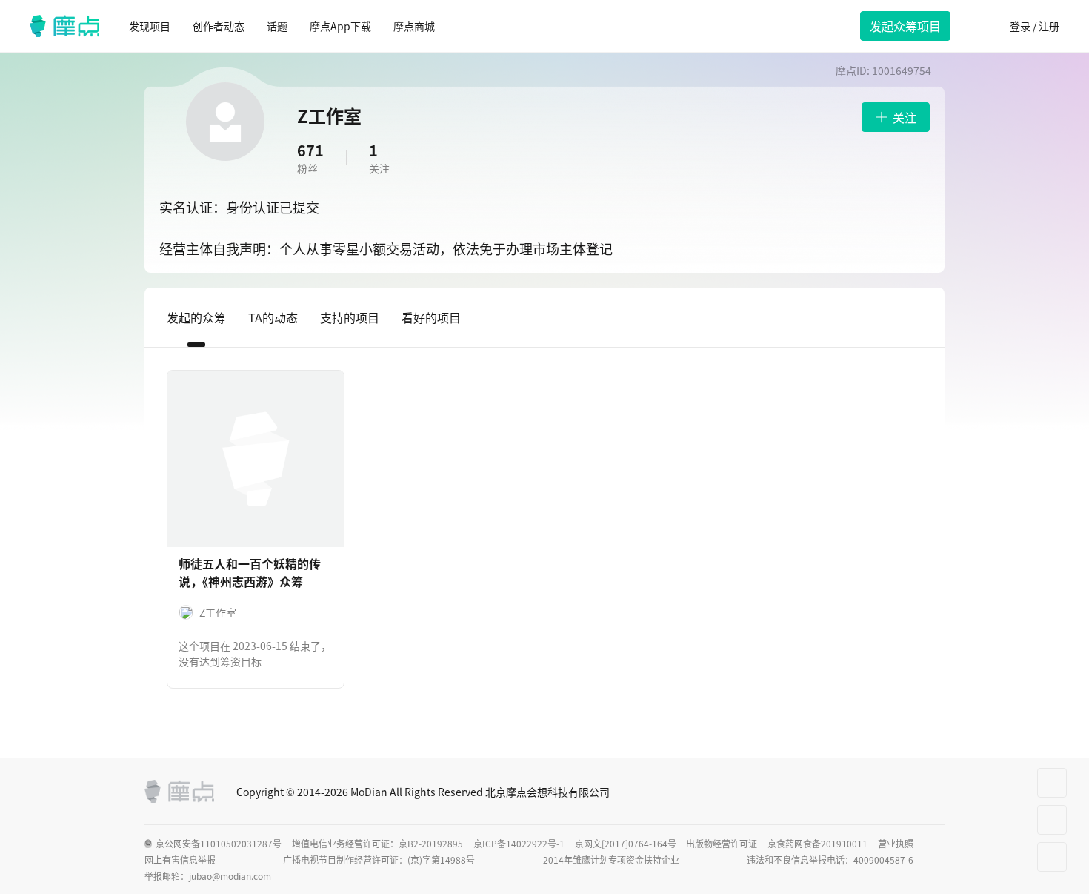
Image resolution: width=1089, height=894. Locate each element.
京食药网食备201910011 (817, 843)
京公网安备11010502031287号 (219, 843)
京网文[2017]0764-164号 (625, 843)
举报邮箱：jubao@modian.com (207, 876)
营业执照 (895, 843)
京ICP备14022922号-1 (519, 843)
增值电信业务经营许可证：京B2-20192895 (377, 843)
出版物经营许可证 (721, 843)
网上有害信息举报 (180, 859)
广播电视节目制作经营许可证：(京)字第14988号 (379, 859)
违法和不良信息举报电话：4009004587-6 (830, 859)
